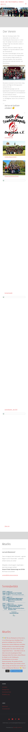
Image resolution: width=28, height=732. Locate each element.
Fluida (14, 727)
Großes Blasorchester (11, 157)
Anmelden (4, 687)
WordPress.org (5, 694)
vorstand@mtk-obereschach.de (10, 575)
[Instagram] (12, 719)
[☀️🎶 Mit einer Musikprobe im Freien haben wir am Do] (14, 652)
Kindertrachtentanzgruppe (12, 176)
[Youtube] (9, 719)
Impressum (5, 706)
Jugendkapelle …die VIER (11, 409)
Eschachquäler (8, 293)
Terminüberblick (10, 586)
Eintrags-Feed (5, 689)
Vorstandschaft (9, 137)
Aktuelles (6, 632)
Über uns (7, 526)
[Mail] (18, 719)
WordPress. (19, 727)
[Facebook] (15, 719)
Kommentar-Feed (6, 692)
